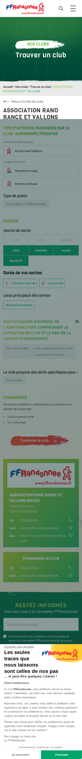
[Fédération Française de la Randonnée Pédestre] (25, 8)
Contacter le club (34, 440)
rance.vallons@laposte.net (39, 528)
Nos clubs (21, 87)
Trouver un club (40, 87)
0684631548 (29, 568)
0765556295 (29, 520)
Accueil (8, 87)
